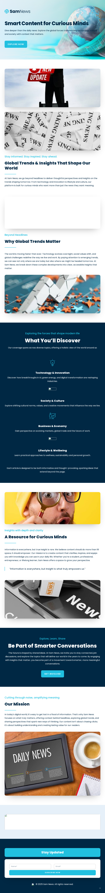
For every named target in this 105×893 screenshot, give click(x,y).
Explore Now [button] (16, 44)
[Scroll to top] (100, 887)
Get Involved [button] (52, 674)
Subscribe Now (52, 872)
